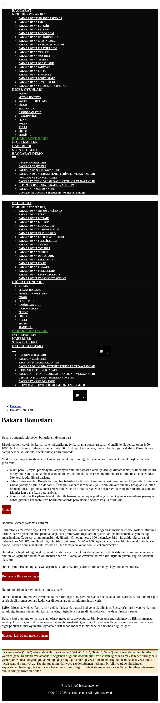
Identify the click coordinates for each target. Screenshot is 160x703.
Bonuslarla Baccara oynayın (20, 576)
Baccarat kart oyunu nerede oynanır (25, 635)
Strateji (6, 509)
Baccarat (15, 406)
